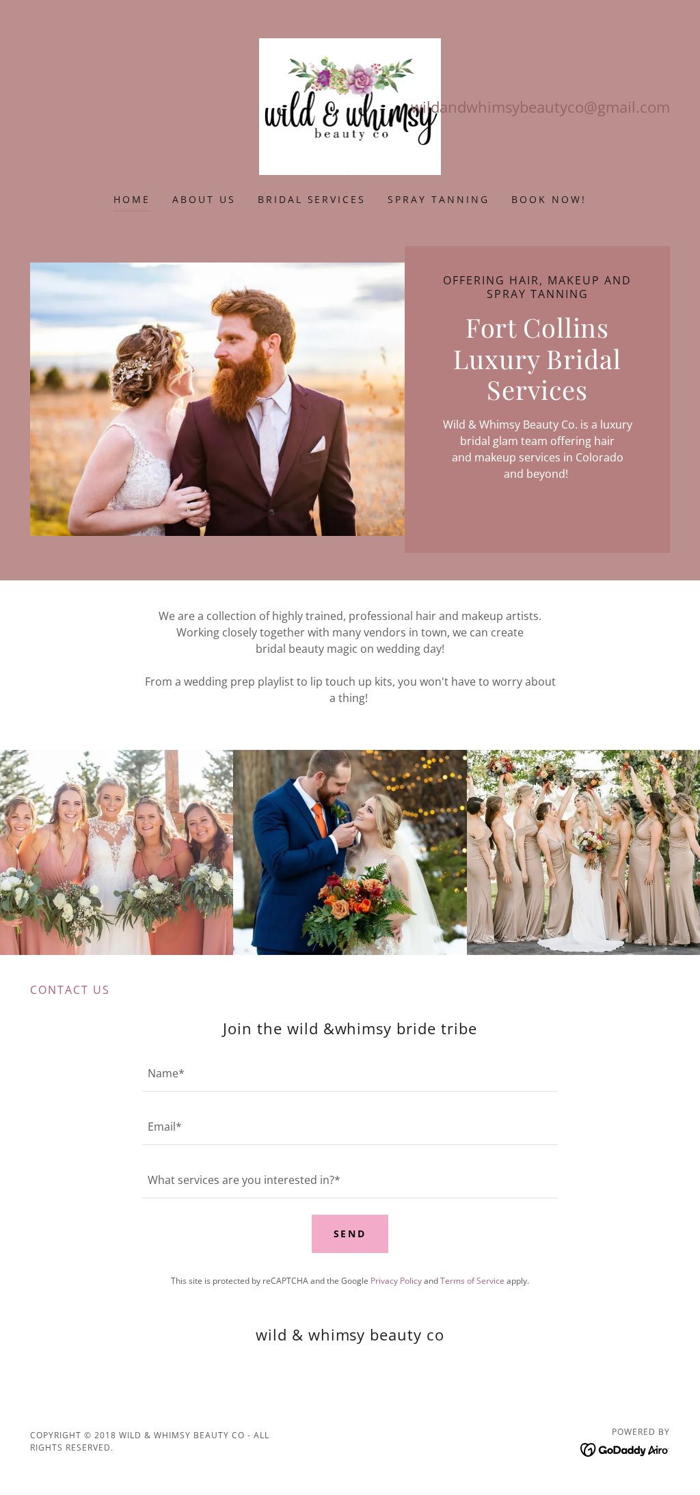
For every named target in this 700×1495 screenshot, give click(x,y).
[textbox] (350, 1073)
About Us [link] (204, 199)
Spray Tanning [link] (438, 199)
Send (350, 1233)
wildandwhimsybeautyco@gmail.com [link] (540, 106)
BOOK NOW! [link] (549, 199)
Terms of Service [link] (472, 1281)
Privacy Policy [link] (396, 1281)
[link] (350, 105)
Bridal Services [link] (312, 199)
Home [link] (131, 199)
